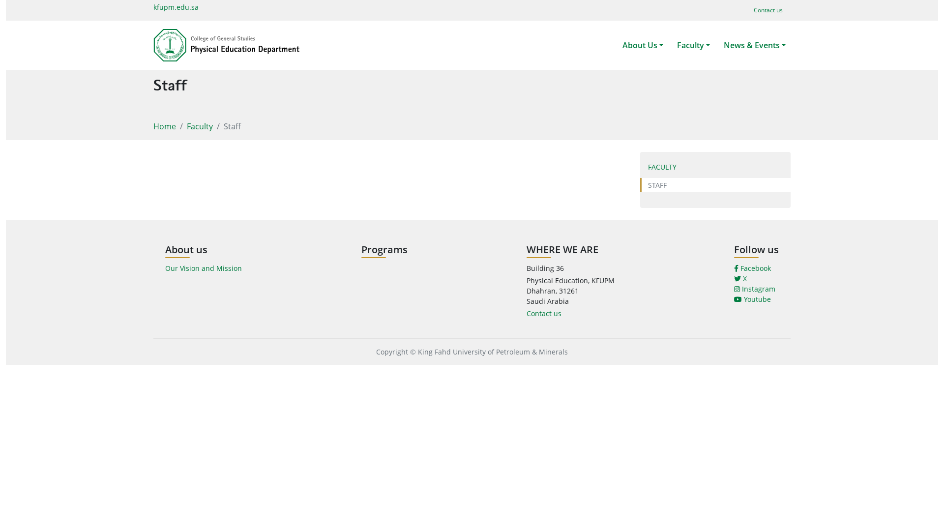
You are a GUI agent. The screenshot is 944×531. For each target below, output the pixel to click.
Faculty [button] (690, 45)
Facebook (754, 268)
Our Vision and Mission (203, 268)
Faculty (200, 126)
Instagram (757, 289)
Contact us (544, 313)
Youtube (756, 299)
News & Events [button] (752, 45)
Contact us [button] (768, 10)
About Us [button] (639, 45)
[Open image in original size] (226, 45)
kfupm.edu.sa (176, 7)
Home (164, 126)
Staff (657, 185)
